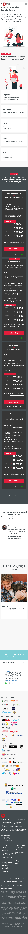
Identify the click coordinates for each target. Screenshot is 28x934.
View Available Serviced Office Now (19, 681)
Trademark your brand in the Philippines (7, 867)
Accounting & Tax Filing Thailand (17, 880)
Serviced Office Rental (16, 671)
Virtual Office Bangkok (17, 878)
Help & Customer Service (20, 861)
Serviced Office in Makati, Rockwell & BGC (7, 852)
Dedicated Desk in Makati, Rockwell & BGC (7, 855)
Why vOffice (17, 849)
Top (14, 923)
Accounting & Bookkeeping (5, 870)
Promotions (17, 863)
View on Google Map (14, 893)
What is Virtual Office (19, 851)
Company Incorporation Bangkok (9, 881)
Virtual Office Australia (6, 878)
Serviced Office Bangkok (7, 885)
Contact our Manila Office (19, 853)
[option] (7, 656)
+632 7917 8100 (5, 837)
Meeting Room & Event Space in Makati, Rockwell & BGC (7, 859)
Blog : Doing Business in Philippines (20, 859)
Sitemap (17, 865)
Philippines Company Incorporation (7, 863)
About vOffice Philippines (20, 847)
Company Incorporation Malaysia (11, 882)
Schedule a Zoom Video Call (9, 842)
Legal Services (5, 865)
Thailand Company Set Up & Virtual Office (11, 887)
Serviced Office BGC (18, 885)
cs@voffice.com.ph (7, 840)
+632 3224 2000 (6, 838)
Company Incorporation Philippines (12, 883)
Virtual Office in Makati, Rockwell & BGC (7, 849)
